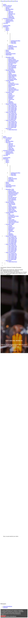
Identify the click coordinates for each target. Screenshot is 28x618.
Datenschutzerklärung (7, 606)
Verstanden (3, 616)
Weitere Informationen (11, 616)
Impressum (5, 607)
